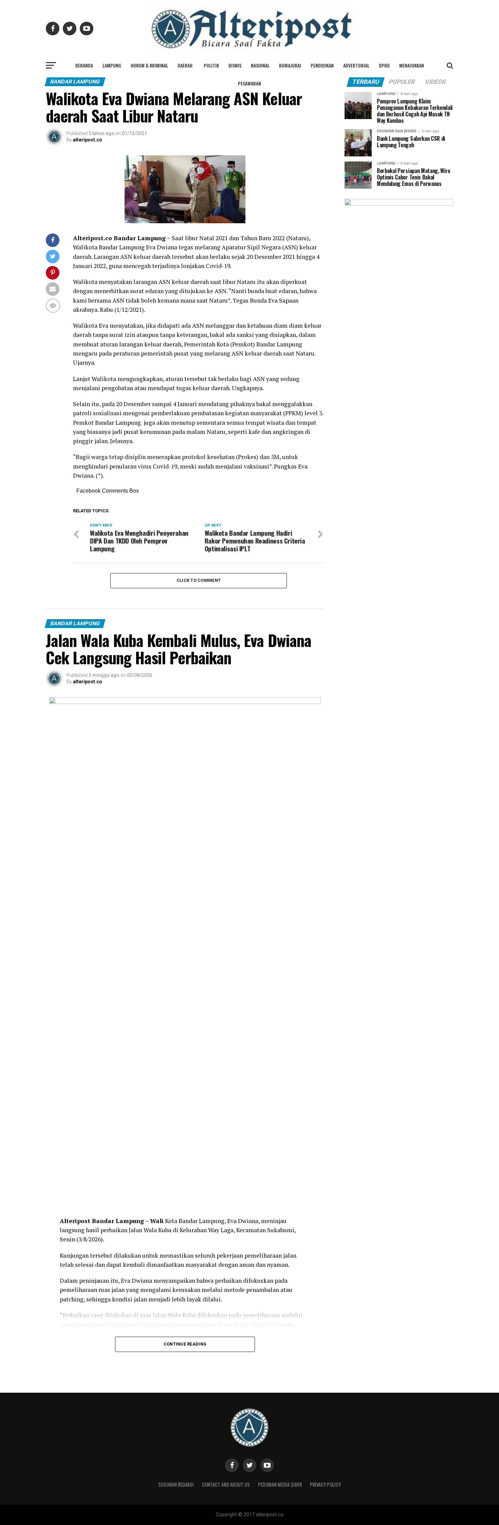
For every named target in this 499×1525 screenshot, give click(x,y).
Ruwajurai (290, 65)
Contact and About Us (226, 1484)
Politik (211, 65)
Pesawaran (249, 83)
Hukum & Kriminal (149, 65)
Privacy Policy (325, 1484)
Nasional (260, 65)
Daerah (185, 65)
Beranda (84, 65)
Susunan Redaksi (176, 1484)
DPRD (384, 65)
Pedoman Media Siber (280, 1484)
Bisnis (234, 65)
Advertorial (356, 65)
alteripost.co (87, 139)
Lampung (112, 65)
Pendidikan (322, 65)
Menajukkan (411, 65)
